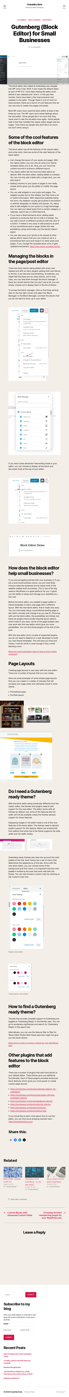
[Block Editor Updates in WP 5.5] (13, 1172)
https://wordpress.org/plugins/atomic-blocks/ (30, 1104)
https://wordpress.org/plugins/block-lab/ (28, 1111)
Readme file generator (12, 1367)
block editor (15, 1199)
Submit (9, 1337)
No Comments (35, 47)
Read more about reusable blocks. (45, 246)
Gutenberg (21, 20)
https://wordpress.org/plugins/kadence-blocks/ (31, 1101)
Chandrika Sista (34, 4)
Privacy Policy (29, 1392)
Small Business (34, 20)
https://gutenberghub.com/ (20, 1121)
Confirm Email (24, 1330)
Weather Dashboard (11, 1378)
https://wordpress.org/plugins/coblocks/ (28, 1107)
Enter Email (7, 1330)
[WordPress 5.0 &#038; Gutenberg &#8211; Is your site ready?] (34, 1172)
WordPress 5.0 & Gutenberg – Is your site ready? (33, 1182)
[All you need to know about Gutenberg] (56, 1172)
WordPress (47, 20)
